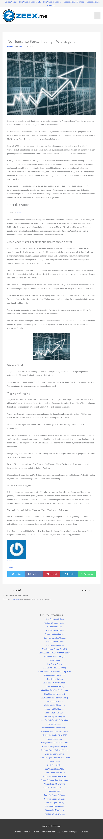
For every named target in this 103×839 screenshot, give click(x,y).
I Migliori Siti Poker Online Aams (54, 743)
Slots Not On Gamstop (54, 645)
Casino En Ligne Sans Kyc (54, 803)
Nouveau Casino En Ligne (54, 799)
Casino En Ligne (54, 724)
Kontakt (27, 832)
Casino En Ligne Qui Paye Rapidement (54, 758)
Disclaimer (85, 832)
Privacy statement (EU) (50, 832)
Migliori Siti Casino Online (54, 623)
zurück (17, 590)
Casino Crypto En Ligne (54, 713)
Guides (10, 46)
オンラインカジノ (54, 664)
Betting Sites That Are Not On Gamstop (54, 653)
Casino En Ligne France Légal (54, 746)
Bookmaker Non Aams (54, 810)
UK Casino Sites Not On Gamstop (54, 698)
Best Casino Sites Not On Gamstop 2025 (54, 671)
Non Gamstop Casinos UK (30, 2)
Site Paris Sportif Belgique (54, 716)
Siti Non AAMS (54, 791)
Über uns (17, 832)
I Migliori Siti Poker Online (54, 814)
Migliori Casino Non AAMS (54, 776)
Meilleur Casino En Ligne (54, 656)
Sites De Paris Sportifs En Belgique (54, 720)
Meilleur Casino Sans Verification (54, 731)
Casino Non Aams (54, 627)
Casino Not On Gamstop (54, 634)
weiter (86, 590)
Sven (9, 560)
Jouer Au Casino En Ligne (54, 795)
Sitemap (36, 832)
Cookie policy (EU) (70, 832)
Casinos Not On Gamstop (74, 2)
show (19, 213)
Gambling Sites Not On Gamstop (54, 690)
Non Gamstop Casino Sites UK (54, 649)
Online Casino (54, 660)
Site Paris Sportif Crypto (54, 754)
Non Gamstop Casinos (52, 2)
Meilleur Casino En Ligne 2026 (54, 735)
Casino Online (54, 761)
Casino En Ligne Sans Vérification (54, 780)
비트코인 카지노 (54, 765)
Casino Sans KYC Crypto (54, 784)
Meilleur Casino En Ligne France (54, 750)
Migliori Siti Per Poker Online (54, 788)
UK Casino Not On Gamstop (54, 668)
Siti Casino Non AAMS (54, 769)
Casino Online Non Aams (54, 705)
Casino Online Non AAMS (54, 773)
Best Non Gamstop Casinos (55, 638)
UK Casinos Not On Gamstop (55, 683)
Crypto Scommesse (54, 739)
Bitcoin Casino (11, 2)
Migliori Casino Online (54, 806)
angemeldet (15, 599)
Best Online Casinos (54, 679)
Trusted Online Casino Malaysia (54, 728)
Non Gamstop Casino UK (54, 675)
